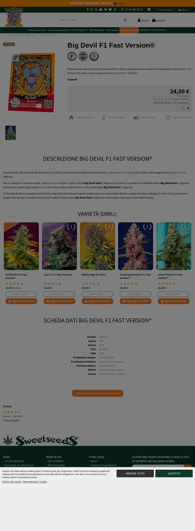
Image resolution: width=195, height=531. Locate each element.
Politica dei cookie (11, 481)
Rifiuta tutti (135, 473)
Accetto (174, 473)
